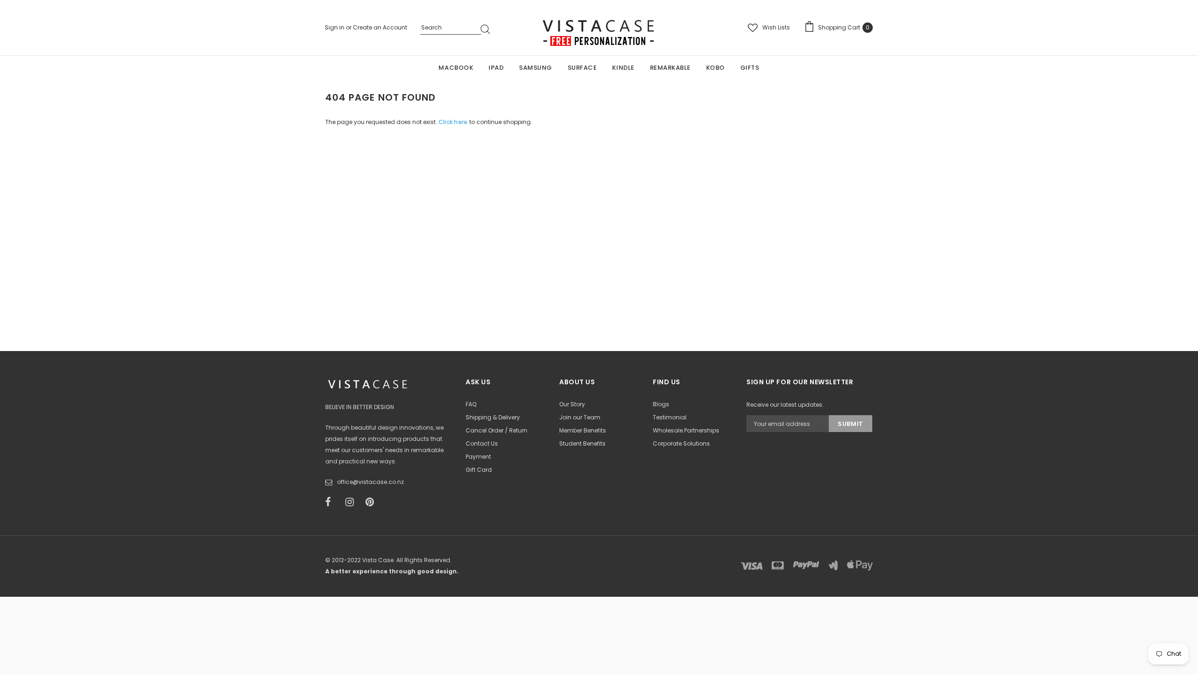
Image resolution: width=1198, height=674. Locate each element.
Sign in (335, 27)
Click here (453, 122)
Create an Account (380, 27)
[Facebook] (332, 502)
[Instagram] (352, 502)
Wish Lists (776, 27)
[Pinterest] (372, 502)
